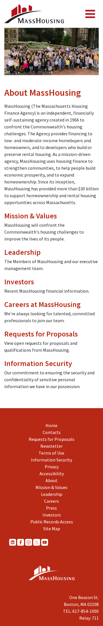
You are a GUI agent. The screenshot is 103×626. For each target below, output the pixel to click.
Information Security (38, 363)
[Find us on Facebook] (21, 542)
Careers (51, 501)
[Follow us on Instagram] (29, 542)
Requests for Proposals (41, 334)
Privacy (52, 466)
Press (51, 508)
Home (51, 425)
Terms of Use (51, 453)
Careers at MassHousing (42, 304)
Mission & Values (30, 215)
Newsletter (51, 446)
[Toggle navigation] (90, 14)
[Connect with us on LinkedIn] (13, 542)
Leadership (22, 252)
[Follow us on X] (37, 542)
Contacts (52, 432)
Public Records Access (51, 522)
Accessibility (51, 473)
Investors (19, 281)
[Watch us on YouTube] (45, 542)
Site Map (51, 528)
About (51, 480)
